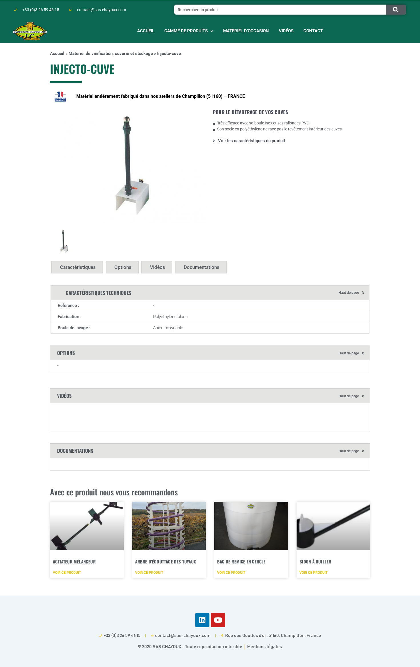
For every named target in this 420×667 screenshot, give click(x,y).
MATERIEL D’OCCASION (246, 30)
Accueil (57, 53)
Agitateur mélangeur (74, 561)
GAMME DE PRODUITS (186, 30)
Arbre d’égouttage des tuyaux (165, 561)
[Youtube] (218, 620)
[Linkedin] (202, 620)
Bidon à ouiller (315, 561)
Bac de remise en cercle (241, 561)
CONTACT (313, 30)
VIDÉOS (286, 30)
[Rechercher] (396, 10)
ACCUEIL (145, 30)
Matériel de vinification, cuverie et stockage (111, 53)
